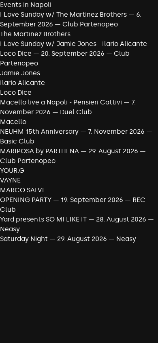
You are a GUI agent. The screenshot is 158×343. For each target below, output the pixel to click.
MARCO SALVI (22, 190)
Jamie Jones (20, 73)
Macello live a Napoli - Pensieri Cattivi (61, 102)
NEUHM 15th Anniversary (40, 131)
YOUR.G (12, 170)
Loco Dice (16, 92)
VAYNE (10, 180)
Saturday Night (24, 239)
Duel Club (76, 112)
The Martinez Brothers (35, 34)
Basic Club (17, 141)
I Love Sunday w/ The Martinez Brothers (63, 14)
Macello (13, 122)
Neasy (10, 229)
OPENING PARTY (25, 200)
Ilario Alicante (22, 83)
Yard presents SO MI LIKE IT (44, 219)
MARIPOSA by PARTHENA (39, 151)
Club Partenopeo (90, 24)
